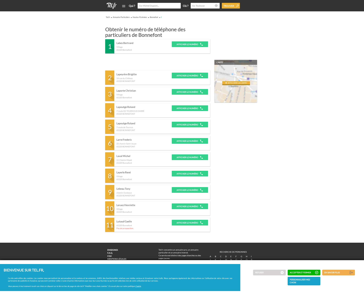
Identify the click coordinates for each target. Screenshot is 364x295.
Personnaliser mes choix (300, 281)
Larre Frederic (124, 139)
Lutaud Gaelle (124, 221)
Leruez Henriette (125, 205)
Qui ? (132, 5)
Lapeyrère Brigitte (126, 74)
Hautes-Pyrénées (140, 17)
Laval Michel (123, 156)
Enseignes (112, 250)
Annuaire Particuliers (121, 17)
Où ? (185, 5)
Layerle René (123, 172)
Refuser (259, 272)
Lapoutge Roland (125, 107)
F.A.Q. (110, 253)
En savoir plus (332, 272)
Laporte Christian (126, 90)
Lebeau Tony (123, 188)
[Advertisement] (157, 62)
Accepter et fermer (300, 272)
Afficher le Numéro (187, 44)
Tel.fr (108, 17)
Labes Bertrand (124, 43)
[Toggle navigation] (124, 6)
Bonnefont (154, 17)
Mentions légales (116, 259)
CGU (109, 256)
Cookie (138, 286)
